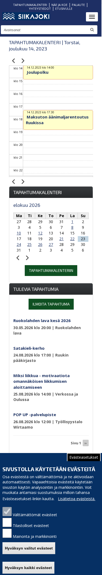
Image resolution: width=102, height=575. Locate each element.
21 (61, 238)
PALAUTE (78, 5)
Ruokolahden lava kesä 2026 (42, 320)
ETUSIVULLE (63, 9)
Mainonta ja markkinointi (35, 536)
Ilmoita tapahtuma (51, 304)
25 (29, 244)
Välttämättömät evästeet (35, 514)
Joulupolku (37, 72)
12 (40, 233)
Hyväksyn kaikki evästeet (28, 568)
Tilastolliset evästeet (31, 525)
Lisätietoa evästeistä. (76, 498)
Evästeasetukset (83, 457)
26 (40, 244)
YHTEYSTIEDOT (40, 9)
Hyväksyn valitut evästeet (29, 548)
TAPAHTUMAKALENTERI (30, 5)
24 (19, 244)
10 (19, 233)
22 (72, 238)
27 (51, 244)
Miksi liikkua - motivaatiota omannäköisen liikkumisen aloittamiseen (41, 381)
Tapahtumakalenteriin (51, 270)
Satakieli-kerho (29, 348)
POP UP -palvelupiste (34, 414)
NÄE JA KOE (59, 5)
